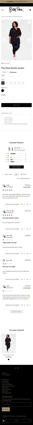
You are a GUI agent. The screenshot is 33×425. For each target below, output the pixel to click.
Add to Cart (16, 105)
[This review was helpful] (22, 204)
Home (3, 16)
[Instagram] (17, 368)
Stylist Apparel (9, 16)
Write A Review (16, 167)
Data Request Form (6, 392)
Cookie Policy (5, 391)
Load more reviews (16, 311)
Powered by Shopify (21, 416)
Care (10, 113)
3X (15, 83)
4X (19, 83)
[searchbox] (8, 174)
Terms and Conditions (7, 384)
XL (3, 83)
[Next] (29, 40)
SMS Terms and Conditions (8, 386)
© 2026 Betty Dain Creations (9, 416)
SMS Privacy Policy (6, 389)
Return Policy (5, 381)
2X (11, 83)
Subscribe (6, 409)
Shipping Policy (5, 379)
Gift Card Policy (5, 383)
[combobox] (23, 178)
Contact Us (4, 373)
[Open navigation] (2, 10)
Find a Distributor (6, 374)
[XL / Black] (8, 359)
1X (7, 83)
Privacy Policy (5, 387)
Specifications (5, 113)
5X (23, 83)
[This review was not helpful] (27, 204)
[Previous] (4, 40)
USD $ (17, 420)
